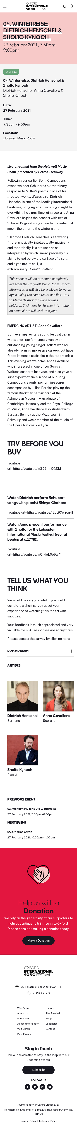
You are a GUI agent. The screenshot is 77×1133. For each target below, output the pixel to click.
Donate (50, 1008)
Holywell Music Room (19, 138)
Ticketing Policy (48, 1121)
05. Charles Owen (19, 831)
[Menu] (5, 6)
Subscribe (38, 1070)
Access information (28, 1023)
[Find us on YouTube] (50, 1086)
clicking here (60, 639)
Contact (50, 1028)
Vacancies (51, 1023)
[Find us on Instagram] (42, 1086)
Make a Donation (39, 940)
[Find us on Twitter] (35, 1086)
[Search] (71, 6)
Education (23, 1018)
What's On (23, 1008)
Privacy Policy (28, 1121)
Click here (30, 305)
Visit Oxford (23, 1028)
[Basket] (64, 6)
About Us (22, 1013)
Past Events (24, 1034)
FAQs (49, 1018)
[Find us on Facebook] (27, 1086)
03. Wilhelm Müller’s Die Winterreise (32, 808)
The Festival (53, 1013)
